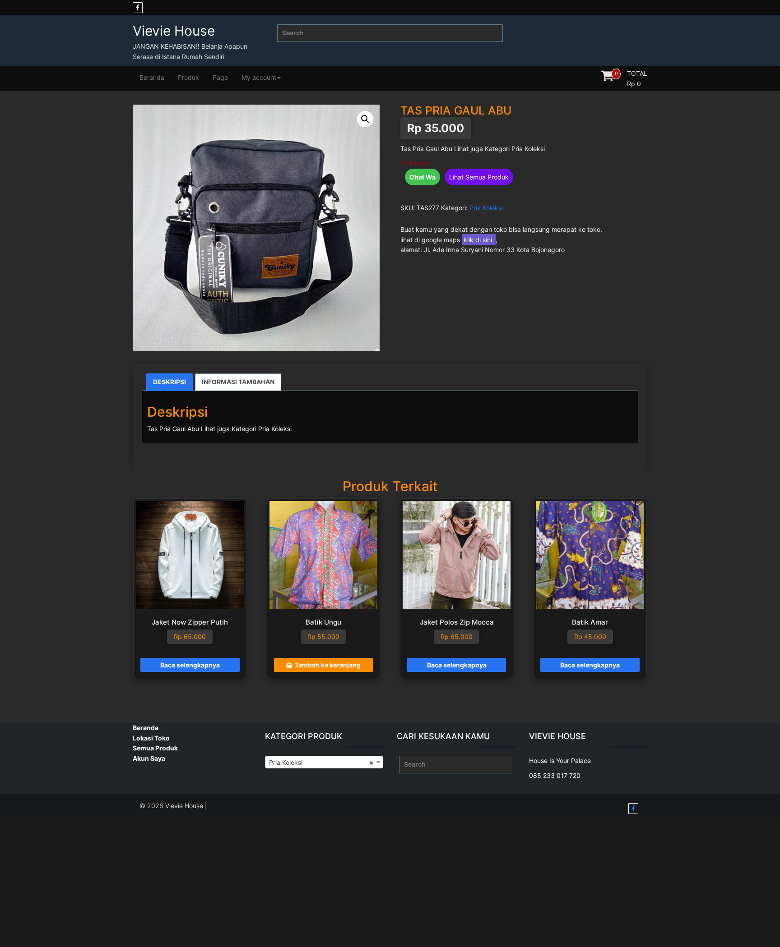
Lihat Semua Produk (479, 177)
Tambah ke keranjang (328, 665)
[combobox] (324, 762)
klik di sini (479, 240)
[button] (365, 119)
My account (258, 77)
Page (220, 77)
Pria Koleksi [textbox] (321, 762)
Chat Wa (422, 177)
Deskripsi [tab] (169, 382)
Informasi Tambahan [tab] (238, 382)
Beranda (151, 77)
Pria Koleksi (486, 207)
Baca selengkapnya (190, 665)
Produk (188, 77)
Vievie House (174, 31)
